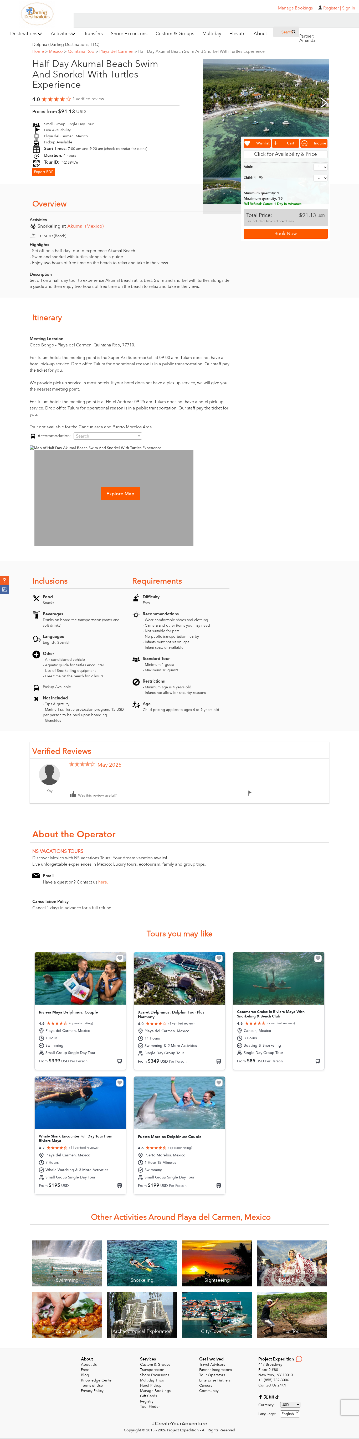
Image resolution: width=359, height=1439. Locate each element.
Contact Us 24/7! (272, 1385)
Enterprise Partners (214, 1380)
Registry (146, 1401)
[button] (4, 580)
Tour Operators (212, 1375)
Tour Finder (150, 1406)
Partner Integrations (215, 1369)
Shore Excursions (154, 1375)
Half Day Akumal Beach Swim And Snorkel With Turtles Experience (201, 51)
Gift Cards (148, 1396)
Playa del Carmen (118, 51)
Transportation (152, 1369)
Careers (205, 1385)
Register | (332, 8)
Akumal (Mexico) (85, 226)
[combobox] (108, 436)
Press (85, 1369)
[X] (266, 1396)
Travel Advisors (212, 1364)
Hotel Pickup (151, 1385)
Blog (85, 1375)
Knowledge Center (97, 1380)
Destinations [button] (23, 33)
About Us (89, 1364)
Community (209, 1390)
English (287, 1413)
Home (40, 51)
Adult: (248, 166)
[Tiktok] (277, 1396)
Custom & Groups (155, 1364)
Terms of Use (92, 1385)
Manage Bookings (155, 1390)
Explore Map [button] (120, 494)
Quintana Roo (83, 51)
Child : (253, 177)
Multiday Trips (152, 1380)
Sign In (348, 8)
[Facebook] (261, 1396)
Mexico (57, 51)
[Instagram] (272, 1396)
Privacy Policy (92, 1390)
